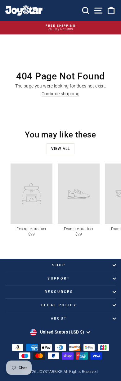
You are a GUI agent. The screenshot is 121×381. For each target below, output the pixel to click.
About (59, 318)
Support (58, 278)
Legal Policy (59, 305)
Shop (58, 265)
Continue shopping (61, 94)
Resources (59, 292)
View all (60, 148)
